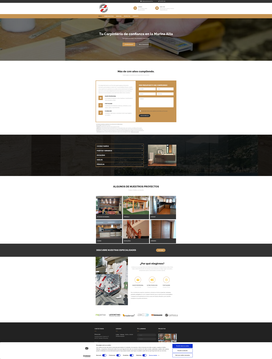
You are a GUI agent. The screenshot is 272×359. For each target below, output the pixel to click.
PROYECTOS (127, 16)
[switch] (118, 355)
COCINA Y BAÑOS (103, 146)
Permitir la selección (183, 350)
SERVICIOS (118, 16)
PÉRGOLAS (100, 164)
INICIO (100, 16)
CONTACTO (135, 16)
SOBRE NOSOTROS (109, 16)
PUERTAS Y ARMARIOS (104, 151)
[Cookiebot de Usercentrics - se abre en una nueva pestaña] (87, 356)
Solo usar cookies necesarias (182, 355)
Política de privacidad (135, 131)
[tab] (120, 146)
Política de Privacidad (163, 111)
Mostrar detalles (153, 355)
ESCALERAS (101, 155)
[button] (128, 44)
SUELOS (99, 160)
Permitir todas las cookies (182, 346)
